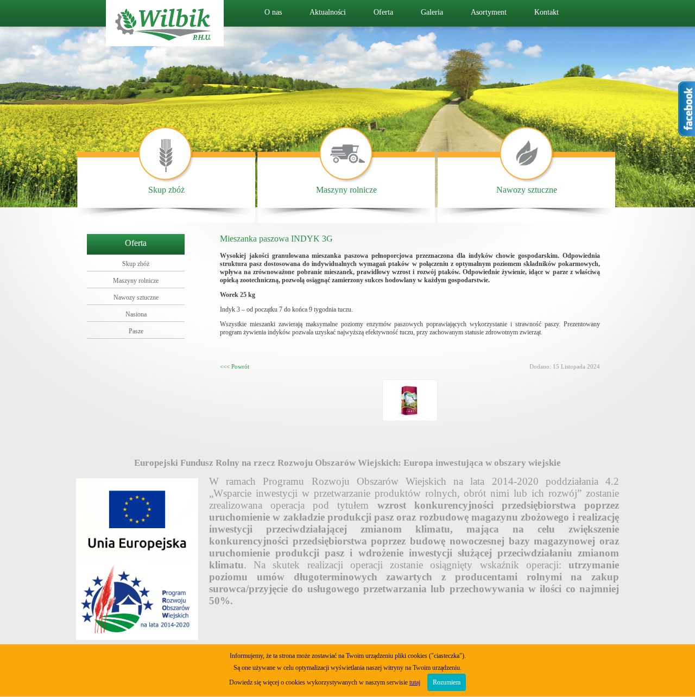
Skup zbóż (166, 189)
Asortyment (489, 12)
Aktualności (327, 12)
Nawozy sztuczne (526, 189)
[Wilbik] (165, 43)
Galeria (432, 12)
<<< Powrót (234, 366)
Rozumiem (446, 682)
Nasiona (136, 314)
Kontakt (546, 12)
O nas (273, 12)
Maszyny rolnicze (346, 189)
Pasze (136, 331)
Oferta (383, 12)
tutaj (414, 682)
